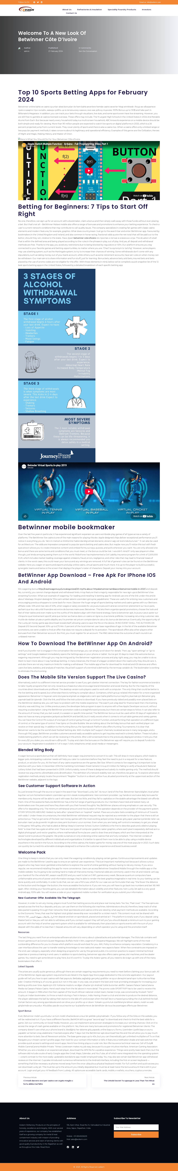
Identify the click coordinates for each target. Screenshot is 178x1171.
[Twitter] (38, 2)
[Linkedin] (41, 2)
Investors (146, 9)
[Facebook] (34, 2)
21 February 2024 (55, 51)
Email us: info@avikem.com (150, 2)
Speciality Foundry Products (122, 9)
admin (26, 51)
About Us (66, 9)
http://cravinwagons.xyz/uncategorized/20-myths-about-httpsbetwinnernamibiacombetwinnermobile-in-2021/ (92, 589)
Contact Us (71, 13)
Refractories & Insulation (89, 9)
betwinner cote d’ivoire (85, 238)
